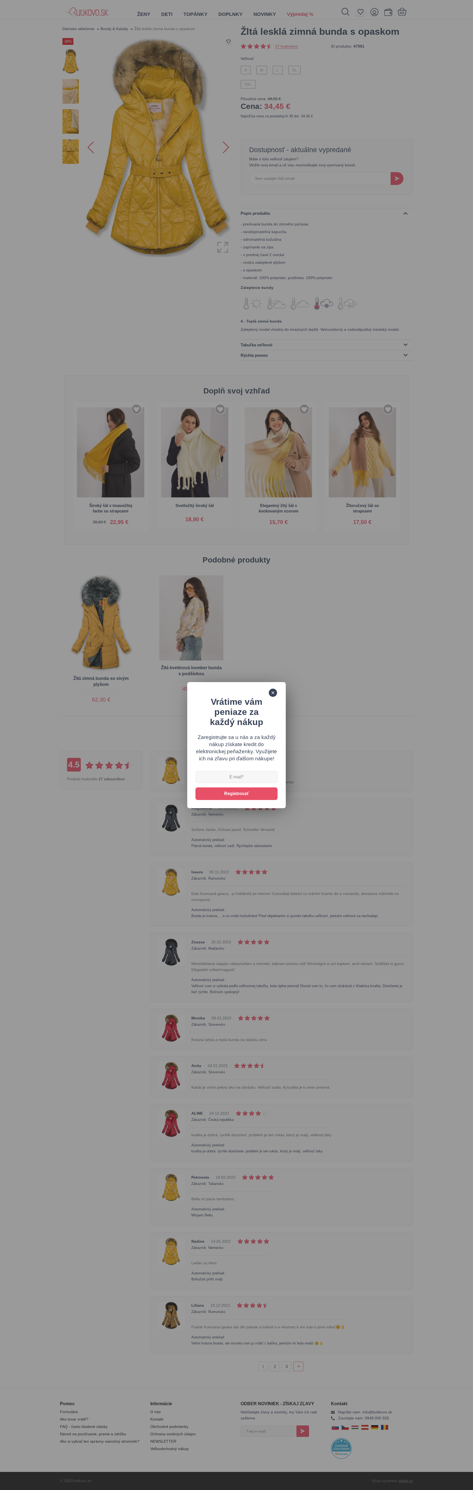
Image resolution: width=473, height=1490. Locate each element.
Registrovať (236, 793)
